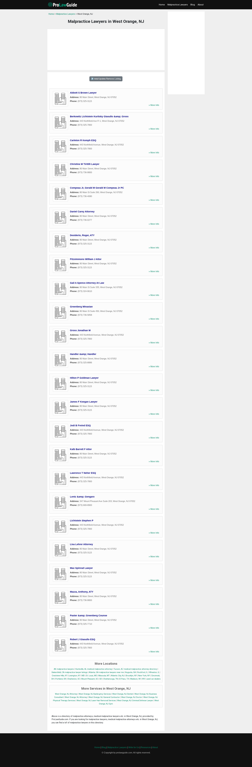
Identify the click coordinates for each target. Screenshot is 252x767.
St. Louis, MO (91, 676)
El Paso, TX (124, 679)
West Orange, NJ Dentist (122, 694)
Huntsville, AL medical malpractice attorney (93, 669)
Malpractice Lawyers (177, 4)
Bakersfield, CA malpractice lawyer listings (69, 672)
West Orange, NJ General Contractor (104, 697)
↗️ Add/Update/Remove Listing (106, 79)
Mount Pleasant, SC (89, 679)
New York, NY (144, 676)
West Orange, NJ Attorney (66, 694)
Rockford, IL (142, 672)
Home (162, 4)
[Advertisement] (105, 49)
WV (143, 679)
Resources (146, 747)
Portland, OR (60, 679)
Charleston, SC (73, 679)
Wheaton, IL (154, 672)
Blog (192, 4)
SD (100, 679)
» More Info (154, 105)
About (201, 4)
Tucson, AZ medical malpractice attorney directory (135, 669)
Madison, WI (135, 679)
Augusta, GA (130, 672)
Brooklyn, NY (131, 676)
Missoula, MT (104, 676)
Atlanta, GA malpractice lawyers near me (106, 672)
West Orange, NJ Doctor (131, 697)
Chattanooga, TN (110, 679)
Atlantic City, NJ (117, 676)
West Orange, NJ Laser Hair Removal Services (96, 700)
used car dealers (153, 679)
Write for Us (133, 747)
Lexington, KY (74, 676)
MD (83, 676)
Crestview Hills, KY (59, 676)
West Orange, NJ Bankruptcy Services (95, 694)
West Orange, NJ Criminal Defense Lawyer (135, 700)
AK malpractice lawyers (64, 669)
